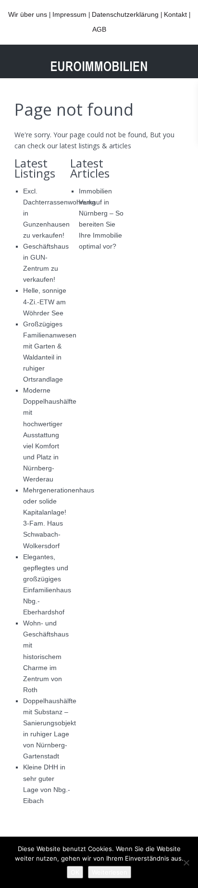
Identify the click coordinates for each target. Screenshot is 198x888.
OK (75, 872)
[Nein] (186, 862)
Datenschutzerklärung (125, 14)
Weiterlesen (109, 872)
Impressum (69, 14)
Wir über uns (27, 14)
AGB (99, 29)
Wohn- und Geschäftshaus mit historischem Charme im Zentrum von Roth (46, 656)
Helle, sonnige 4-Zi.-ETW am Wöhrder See (44, 301)
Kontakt (175, 14)
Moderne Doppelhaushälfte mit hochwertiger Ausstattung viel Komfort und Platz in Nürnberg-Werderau (49, 434)
